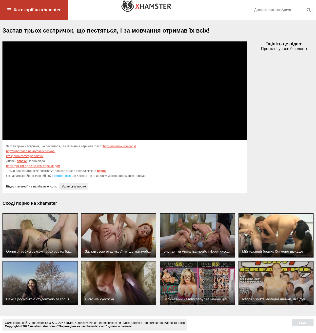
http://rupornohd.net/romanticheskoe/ (30, 151)
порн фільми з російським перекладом (33, 166)
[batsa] (158, 10)
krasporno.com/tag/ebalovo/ (24, 156)
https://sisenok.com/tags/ (119, 146)
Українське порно (74, 186)
